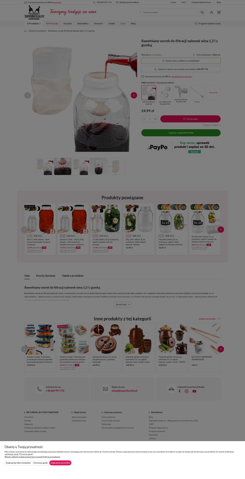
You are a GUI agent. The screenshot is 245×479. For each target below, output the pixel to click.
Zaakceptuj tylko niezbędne (18, 463)
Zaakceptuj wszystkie (60, 463)
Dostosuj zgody (41, 463)
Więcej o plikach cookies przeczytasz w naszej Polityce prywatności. (32, 457)
